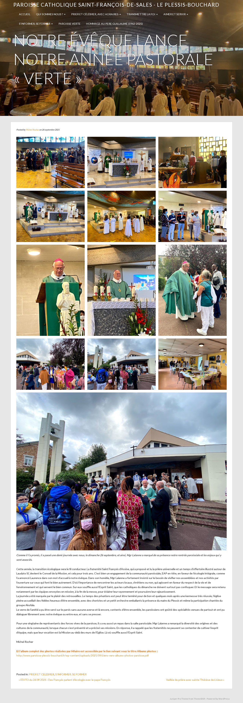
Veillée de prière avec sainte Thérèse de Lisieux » (195, 679)
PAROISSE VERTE (69, 23)
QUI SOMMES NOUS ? (50, 14)
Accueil (24, 14)
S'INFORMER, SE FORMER (71, 674)
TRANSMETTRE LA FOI (141, 14)
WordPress (224, 698)
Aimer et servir (174, 14)
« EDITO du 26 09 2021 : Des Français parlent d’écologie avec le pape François (64, 679)
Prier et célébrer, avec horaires (95, 14)
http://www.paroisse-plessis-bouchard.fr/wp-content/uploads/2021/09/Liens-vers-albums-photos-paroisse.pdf (82, 655)
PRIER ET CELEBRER (41, 674)
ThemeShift (199, 698)
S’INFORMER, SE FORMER (35, 23)
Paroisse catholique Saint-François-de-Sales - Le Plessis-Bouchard (116, 5)
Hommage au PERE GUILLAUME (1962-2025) (114, 23)
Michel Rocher (32, 129)
